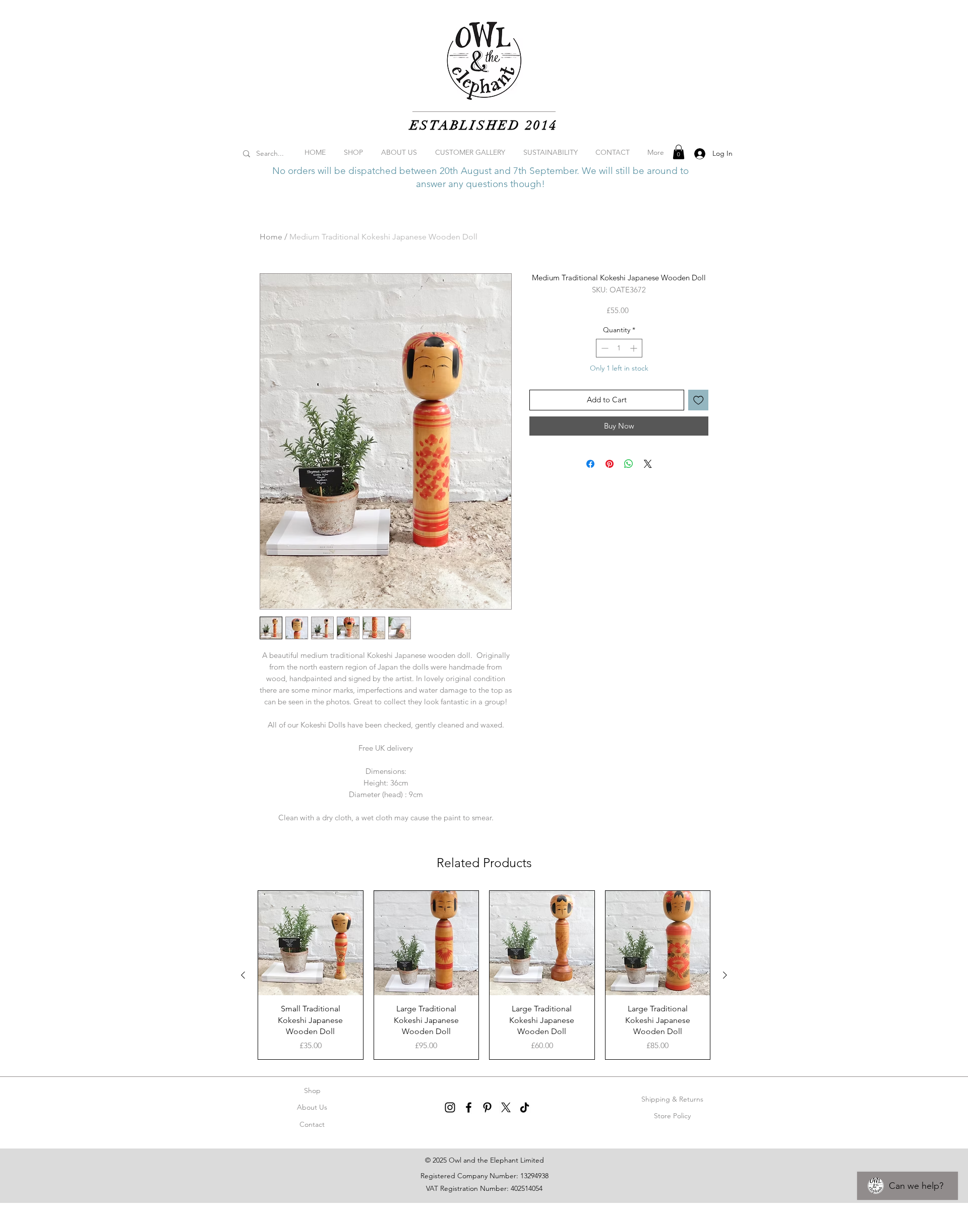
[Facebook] (468, 1107)
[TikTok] (524, 1107)
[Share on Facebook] (590, 464)
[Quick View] (310, 943)
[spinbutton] (619, 348)
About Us (312, 1107)
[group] (484, 975)
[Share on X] (648, 464)
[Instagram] (450, 1107)
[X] (506, 1107)
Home (271, 236)
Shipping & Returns (672, 1099)
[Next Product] (725, 975)
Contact (312, 1124)
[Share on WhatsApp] (629, 464)
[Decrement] (603, 348)
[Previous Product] (243, 975)
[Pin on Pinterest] (609, 464)
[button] (679, 152)
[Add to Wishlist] (698, 400)
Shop (312, 1090)
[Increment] (634, 348)
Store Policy (672, 1115)
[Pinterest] (487, 1107)
